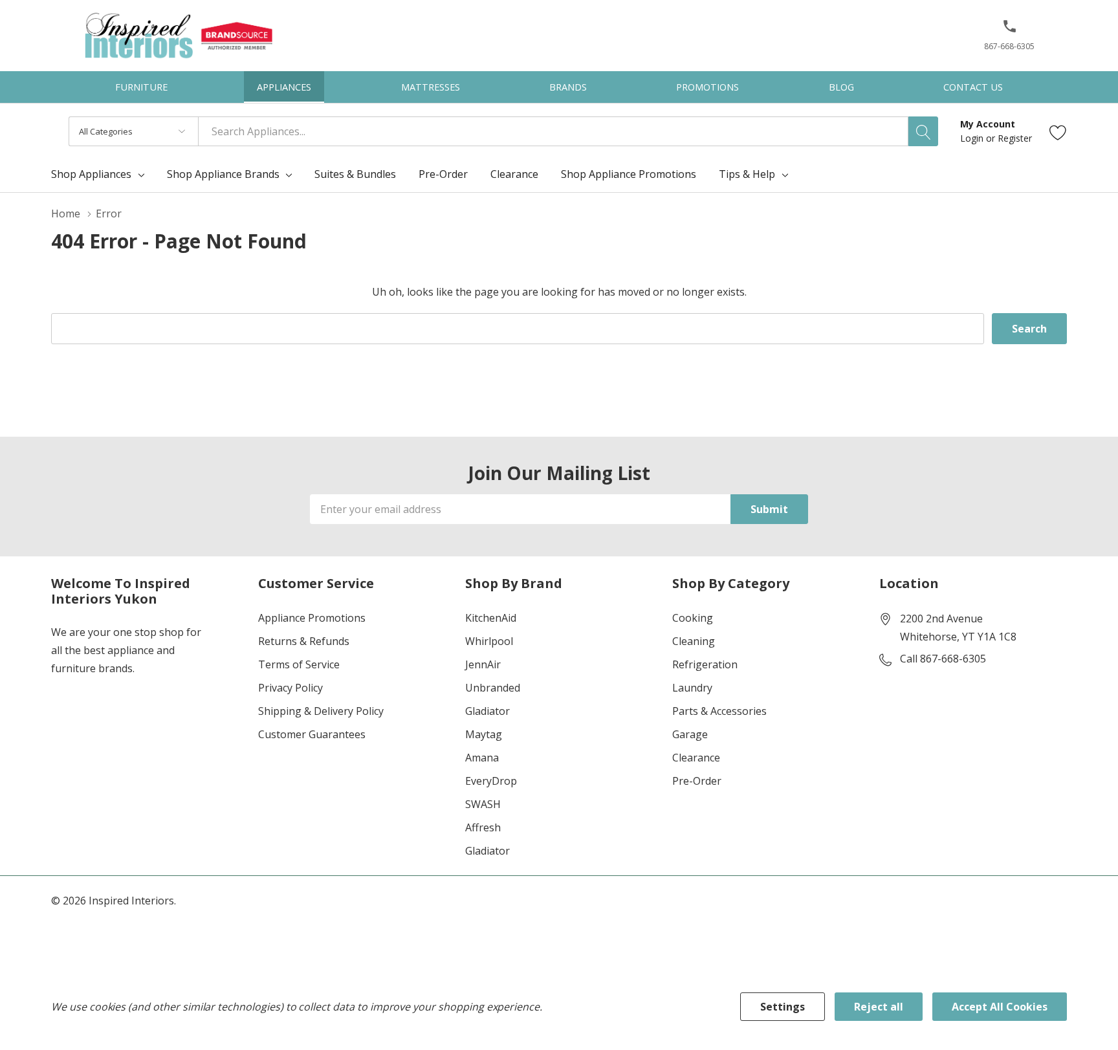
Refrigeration (705, 664)
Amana (482, 757)
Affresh (483, 827)
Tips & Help (747, 174)
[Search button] (923, 131)
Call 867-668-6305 (943, 658)
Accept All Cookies (999, 1007)
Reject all (878, 1007)
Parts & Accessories (719, 711)
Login (973, 138)
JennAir (483, 664)
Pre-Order (696, 781)
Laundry (692, 688)
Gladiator (487, 711)
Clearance (696, 757)
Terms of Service (299, 664)
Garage (690, 734)
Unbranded (492, 688)
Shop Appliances (91, 174)
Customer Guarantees (312, 734)
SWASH (483, 804)
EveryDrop (491, 781)
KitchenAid (490, 618)
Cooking (692, 618)
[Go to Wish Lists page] (1058, 131)
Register (1015, 138)
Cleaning (693, 641)
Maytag (483, 734)
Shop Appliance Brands (223, 174)
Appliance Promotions (312, 618)
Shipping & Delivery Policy (321, 711)
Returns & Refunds (303, 641)
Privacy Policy (290, 688)
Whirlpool (489, 641)
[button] (1010, 31)
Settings (782, 1007)
